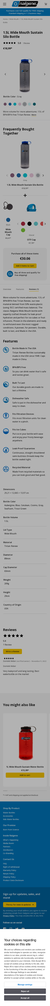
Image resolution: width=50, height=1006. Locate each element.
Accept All (25, 998)
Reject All (25, 991)
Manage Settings (25, 984)
